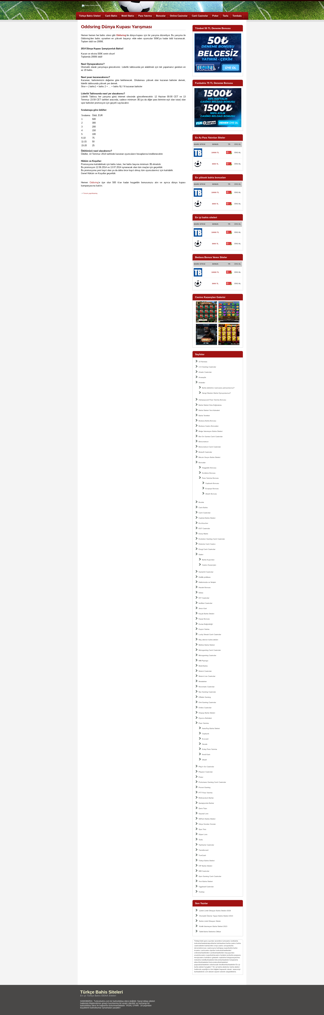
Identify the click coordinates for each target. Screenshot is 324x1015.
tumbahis (234, 941)
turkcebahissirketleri (223, 950)
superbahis (228, 948)
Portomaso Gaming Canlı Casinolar (212, 782)
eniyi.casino (218, 946)
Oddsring (94, 182)
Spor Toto (202, 829)
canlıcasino (205, 950)
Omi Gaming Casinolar (207, 702)
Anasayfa (202, 377)
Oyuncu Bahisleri (205, 718)
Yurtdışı (202, 892)
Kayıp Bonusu (204, 619)
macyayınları (229, 953)
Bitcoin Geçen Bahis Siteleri (209, 457)
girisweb (215, 957)
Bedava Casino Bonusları (209, 426)
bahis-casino (231, 943)
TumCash (202, 855)
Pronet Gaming (204, 787)
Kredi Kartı (206, 754)
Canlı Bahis (111, 16)
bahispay (220, 948)
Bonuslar (161, 16)
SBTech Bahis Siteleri (207, 819)
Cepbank (205, 734)
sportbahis (212, 943)
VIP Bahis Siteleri (205, 866)
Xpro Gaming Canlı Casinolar (210, 876)
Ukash (204, 760)
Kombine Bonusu (208, 473)
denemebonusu (200, 948)
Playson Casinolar (206, 772)
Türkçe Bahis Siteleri (90, 16)
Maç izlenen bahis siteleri (208, 640)
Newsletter (203, 681)
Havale (204, 744)
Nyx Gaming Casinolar (207, 692)
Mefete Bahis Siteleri (207, 645)
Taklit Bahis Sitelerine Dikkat (210, 932)
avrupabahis (228, 946)
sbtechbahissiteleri (201, 962)
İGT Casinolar (204, 598)
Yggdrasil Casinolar (206, 887)
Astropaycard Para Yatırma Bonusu (212, 400)
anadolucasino (200, 955)
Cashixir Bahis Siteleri (207, 518)
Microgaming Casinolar (207, 655)
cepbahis (222, 957)
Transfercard (203, 850)
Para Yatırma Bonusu (210, 478)
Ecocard (205, 739)
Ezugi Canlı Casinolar (207, 549)
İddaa (201, 593)
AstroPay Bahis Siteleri (211, 728)
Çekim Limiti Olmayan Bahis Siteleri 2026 (215, 911)
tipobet (212, 950)
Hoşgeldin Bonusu (209, 468)
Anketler (202, 383)
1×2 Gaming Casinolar (207, 367)
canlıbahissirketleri (217, 953)
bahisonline (209, 946)
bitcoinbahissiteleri (222, 960)
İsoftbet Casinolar (205, 603)
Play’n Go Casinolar (206, 767)
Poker (215, 16)
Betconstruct (203, 442)
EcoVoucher (203, 523)
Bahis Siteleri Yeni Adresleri (209, 410)
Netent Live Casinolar (207, 676)
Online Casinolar (178, 16)
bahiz (235, 948)
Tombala (237, 16)
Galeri (201, 554)
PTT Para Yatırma (205, 793)
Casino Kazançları (209, 565)
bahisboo (208, 957)
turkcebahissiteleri (201, 943)
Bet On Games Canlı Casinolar (211, 436)
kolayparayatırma (233, 957)
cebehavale (214, 964)
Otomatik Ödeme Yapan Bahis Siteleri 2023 (216, 916)
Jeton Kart (203, 608)
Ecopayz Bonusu (212, 488)
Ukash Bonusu (211, 494)
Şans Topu (203, 808)
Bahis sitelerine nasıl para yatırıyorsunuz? (218, 388)
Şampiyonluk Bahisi (206, 803)
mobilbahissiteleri (207, 960)
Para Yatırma (145, 16)
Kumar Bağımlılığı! (206, 624)
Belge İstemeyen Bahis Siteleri (210, 431)
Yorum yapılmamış (90, 193)
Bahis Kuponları (208, 560)
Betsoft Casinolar (205, 452)
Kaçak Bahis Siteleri (206, 614)
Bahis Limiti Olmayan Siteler (210, 921)
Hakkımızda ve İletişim (207, 582)
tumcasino (226, 941)
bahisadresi (221, 943)
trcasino (197, 950)
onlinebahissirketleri (201, 953)
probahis (230, 955)
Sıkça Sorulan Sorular (207, 824)
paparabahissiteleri (201, 964)
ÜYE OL (237, 152)
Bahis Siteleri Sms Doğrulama (210, 405)
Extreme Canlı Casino (207, 544)
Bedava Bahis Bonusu (207, 421)
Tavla (225, 16)
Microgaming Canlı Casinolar (210, 650)
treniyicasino (199, 957)
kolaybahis (234, 960)
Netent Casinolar (205, 671)
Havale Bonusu (205, 587)
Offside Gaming (205, 697)
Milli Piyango (203, 661)
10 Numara (203, 362)
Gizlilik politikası (205, 577)
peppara (237, 955)
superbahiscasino (213, 955)
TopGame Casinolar (206, 845)
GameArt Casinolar (206, 572)
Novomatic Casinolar (206, 687)
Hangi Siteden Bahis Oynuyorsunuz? (216, 393)
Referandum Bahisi (206, 798)
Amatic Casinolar (205, 372)
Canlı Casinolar (200, 16)
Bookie (201, 502)
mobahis (197, 960)
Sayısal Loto (203, 814)
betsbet (223, 955)
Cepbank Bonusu (212, 483)
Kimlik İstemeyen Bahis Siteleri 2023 (213, 926)
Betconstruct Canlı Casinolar (210, 447)
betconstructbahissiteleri (218, 962)
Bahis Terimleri (204, 415)
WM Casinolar (204, 871)
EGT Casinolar (204, 528)
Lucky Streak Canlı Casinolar (210, 634)
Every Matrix (203, 534)
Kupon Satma (204, 629)
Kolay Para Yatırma (209, 749)
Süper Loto (203, 834)
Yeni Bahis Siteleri (206, 881)
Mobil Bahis (128, 16)
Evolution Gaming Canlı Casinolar (212, 539)
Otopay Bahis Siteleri (207, 713)
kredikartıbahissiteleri (227, 964)
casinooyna (211, 948)
